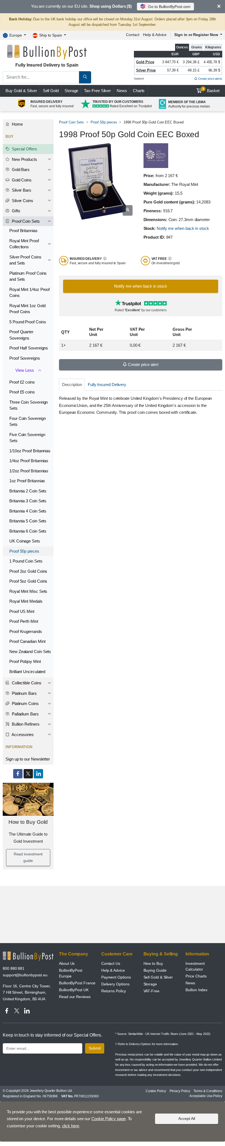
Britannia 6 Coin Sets (27, 531)
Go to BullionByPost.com (169, 6)
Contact (132, 34)
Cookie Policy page (108, 1118)
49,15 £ (193, 70)
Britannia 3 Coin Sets (27, 500)
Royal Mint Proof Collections (24, 243)
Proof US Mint (21, 611)
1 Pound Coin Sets (26, 561)
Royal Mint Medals (26, 601)
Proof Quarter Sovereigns (21, 334)
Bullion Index (196, 990)
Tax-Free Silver (97, 90)
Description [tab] (72, 384)
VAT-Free (151, 991)
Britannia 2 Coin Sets (27, 491)
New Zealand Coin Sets (30, 651)
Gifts (15, 210)
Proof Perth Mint (23, 621)
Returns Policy (113, 991)
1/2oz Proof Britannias (28, 471)
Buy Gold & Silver (21, 90)
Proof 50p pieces (104, 122)
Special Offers (24, 149)
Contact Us (110, 963)
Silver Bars (21, 190)
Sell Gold (51, 90)
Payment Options (116, 977)
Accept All (186, 1118)
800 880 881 (13, 968)
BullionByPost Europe (70, 973)
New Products (24, 159)
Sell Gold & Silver (158, 977)
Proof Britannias (23, 230)
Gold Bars (20, 169)
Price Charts (196, 976)
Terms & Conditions (207, 1091)
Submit (95, 1048)
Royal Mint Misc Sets (28, 591)
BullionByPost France (77, 983)
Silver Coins (22, 200)
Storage (71, 90)
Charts (139, 90)
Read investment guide (28, 857)
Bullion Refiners (25, 724)
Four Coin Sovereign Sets (27, 421)
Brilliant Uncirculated (27, 671)
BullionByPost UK (74, 990)
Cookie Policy (156, 1091)
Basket (211, 90)
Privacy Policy (180, 1091)
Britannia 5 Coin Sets (27, 521)
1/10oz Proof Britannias (29, 450)
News (122, 90)
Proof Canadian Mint (27, 641)
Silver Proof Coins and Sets (25, 260)
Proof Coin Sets (71, 122)
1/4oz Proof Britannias (28, 460)
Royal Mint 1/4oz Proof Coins (29, 292)
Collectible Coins (26, 683)
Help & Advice (155, 34)
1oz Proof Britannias (27, 480)
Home (17, 124)
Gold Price (145, 62)
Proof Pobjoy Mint (25, 661)
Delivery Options (115, 984)
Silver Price (146, 70)
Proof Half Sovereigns (28, 348)
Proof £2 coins (22, 382)
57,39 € (173, 70)
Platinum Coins (25, 703)
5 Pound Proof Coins (27, 321)
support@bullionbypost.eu (25, 975)
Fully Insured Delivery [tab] (107, 384)
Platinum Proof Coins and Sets (28, 276)
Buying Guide (155, 970)
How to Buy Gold (28, 822)
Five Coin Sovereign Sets (27, 437)
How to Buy (153, 963)
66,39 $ (214, 70)
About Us (67, 963)
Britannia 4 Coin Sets (27, 511)
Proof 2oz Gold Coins (28, 571)
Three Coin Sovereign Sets (28, 405)
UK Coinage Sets (24, 541)
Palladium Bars (25, 714)
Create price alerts (209, 78)
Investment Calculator (194, 966)
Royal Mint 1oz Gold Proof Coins (27, 308)
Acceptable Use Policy (205, 1096)
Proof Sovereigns (24, 358)
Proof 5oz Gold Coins (28, 581)
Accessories (22, 734)
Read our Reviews (75, 997)
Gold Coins (21, 180)
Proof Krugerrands (25, 631)
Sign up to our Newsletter (27, 759)
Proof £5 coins (22, 392)
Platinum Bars (24, 693)
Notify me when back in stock (183, 228)
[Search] (85, 77)
